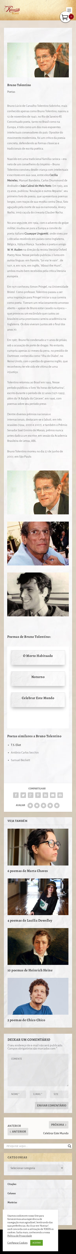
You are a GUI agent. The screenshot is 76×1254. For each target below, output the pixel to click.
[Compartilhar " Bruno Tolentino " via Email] (52, 795)
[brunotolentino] (38, 513)
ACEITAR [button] (36, 1243)
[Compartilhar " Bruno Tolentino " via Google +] (30, 795)
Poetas (11, 91)
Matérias (12, 1202)
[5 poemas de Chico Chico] (38, 996)
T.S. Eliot (16, 744)
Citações (12, 1184)
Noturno (38, 676)
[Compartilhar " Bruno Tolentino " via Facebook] (16, 795)
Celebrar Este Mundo (38, 698)
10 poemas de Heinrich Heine (30, 970)
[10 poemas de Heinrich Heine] (38, 946)
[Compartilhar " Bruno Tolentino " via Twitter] (23, 795)
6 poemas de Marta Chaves (28, 870)
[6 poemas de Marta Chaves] (38, 847)
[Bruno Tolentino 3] (38, 564)
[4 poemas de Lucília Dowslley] (38, 896)
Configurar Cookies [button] (17, 1242)
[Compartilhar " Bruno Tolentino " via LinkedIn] (45, 795)
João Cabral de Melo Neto (35, 185)
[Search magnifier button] (69, 1146)
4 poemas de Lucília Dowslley (30, 920)
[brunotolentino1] (38, 615)
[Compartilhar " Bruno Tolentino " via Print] (60, 795)
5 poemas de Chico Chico (26, 1020)
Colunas (12, 1193)
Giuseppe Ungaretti (36, 233)
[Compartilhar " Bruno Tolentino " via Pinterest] (38, 795)
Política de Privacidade (19, 1235)
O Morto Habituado (38, 655)
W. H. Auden (15, 249)
